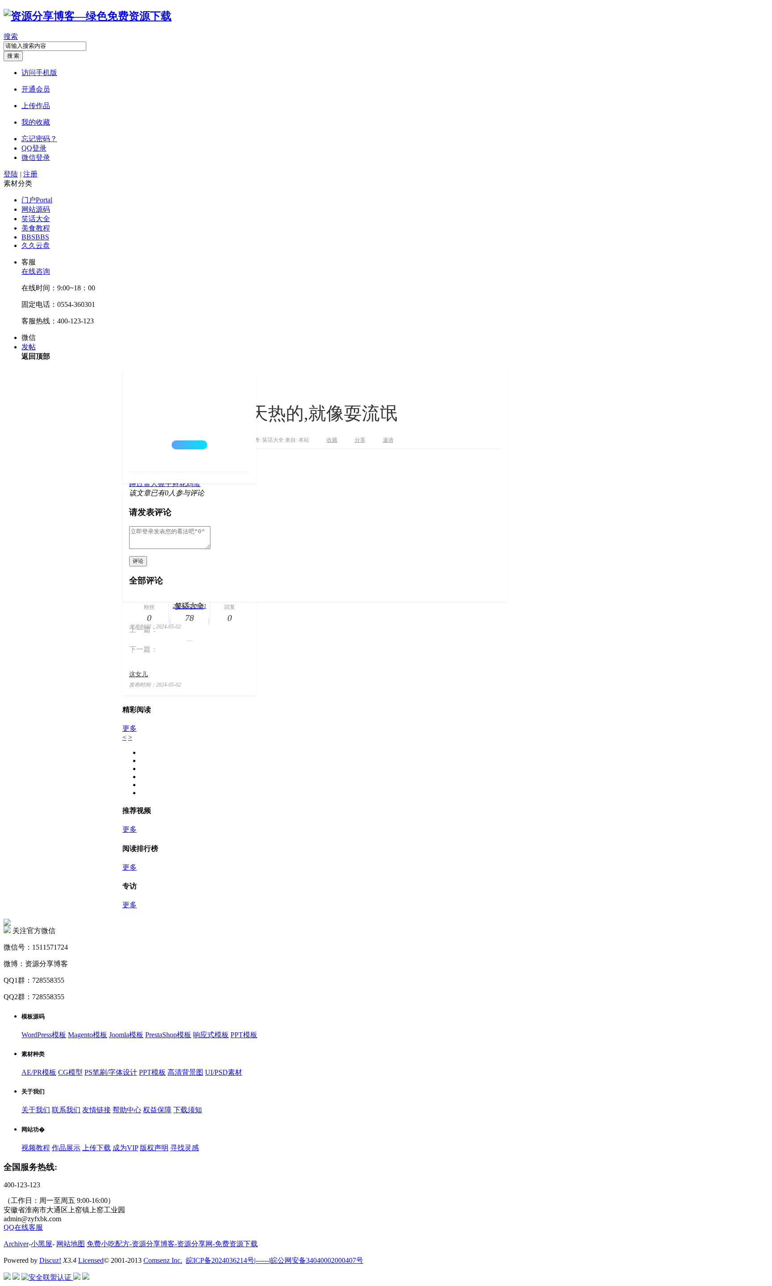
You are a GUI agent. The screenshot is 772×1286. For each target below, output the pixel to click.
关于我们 (35, 1110)
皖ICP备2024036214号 (220, 1260)
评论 (138, 561)
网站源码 (35, 209)
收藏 (332, 440)
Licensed (91, 1260)
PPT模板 (244, 1035)
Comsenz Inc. (162, 1260)
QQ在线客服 (23, 1227)
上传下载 (96, 1148)
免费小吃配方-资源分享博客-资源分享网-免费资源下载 (172, 1244)
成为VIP (125, 1148)
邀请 (388, 440)
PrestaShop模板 (168, 1035)
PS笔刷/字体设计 (110, 1072)
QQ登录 (33, 148)
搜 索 (13, 56)
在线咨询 (35, 271)
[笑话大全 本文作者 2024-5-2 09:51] (189, 421)
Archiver (16, 1244)
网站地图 (70, 1244)
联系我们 (66, 1110)
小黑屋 (41, 1244)
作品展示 (66, 1148)
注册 (30, 174)
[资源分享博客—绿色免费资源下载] (88, 16)
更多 (129, 728)
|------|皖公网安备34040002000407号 (308, 1260)
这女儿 (138, 674)
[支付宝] (85, 1277)
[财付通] (76, 1277)
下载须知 (187, 1110)
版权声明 (154, 1148)
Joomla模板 (126, 1035)
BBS (35, 237)
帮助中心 (127, 1110)
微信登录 (35, 157)
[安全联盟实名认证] (16, 1277)
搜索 (11, 36)
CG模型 (70, 1072)
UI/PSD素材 (223, 1072)
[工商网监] (7, 1277)
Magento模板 (87, 1035)
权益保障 (157, 1110)
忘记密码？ (39, 138)
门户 (36, 200)
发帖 (28, 347)
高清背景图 (185, 1072)
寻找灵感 (184, 1148)
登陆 (11, 174)
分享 (360, 440)
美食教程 (35, 228)
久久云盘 (35, 245)
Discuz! (50, 1260)
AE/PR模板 (38, 1072)
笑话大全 (35, 218)
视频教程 (35, 1148)
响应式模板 (211, 1035)
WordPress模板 (43, 1035)
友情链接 (96, 1110)
